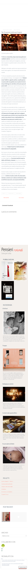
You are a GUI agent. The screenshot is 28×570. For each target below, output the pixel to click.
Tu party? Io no (4, 494)
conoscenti (11, 193)
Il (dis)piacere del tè (7, 384)
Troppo (4, 345)
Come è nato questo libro (9, 413)
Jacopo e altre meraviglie (7, 486)
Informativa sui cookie (5, 564)
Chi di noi (4, 308)
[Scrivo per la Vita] (14, 20)
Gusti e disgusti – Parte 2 (7, 481)
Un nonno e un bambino (6, 491)
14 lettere (3, 489)
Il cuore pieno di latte (8, 444)
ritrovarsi (18, 193)
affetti (4, 193)
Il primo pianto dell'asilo (6, 484)
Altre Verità (17, 30)
